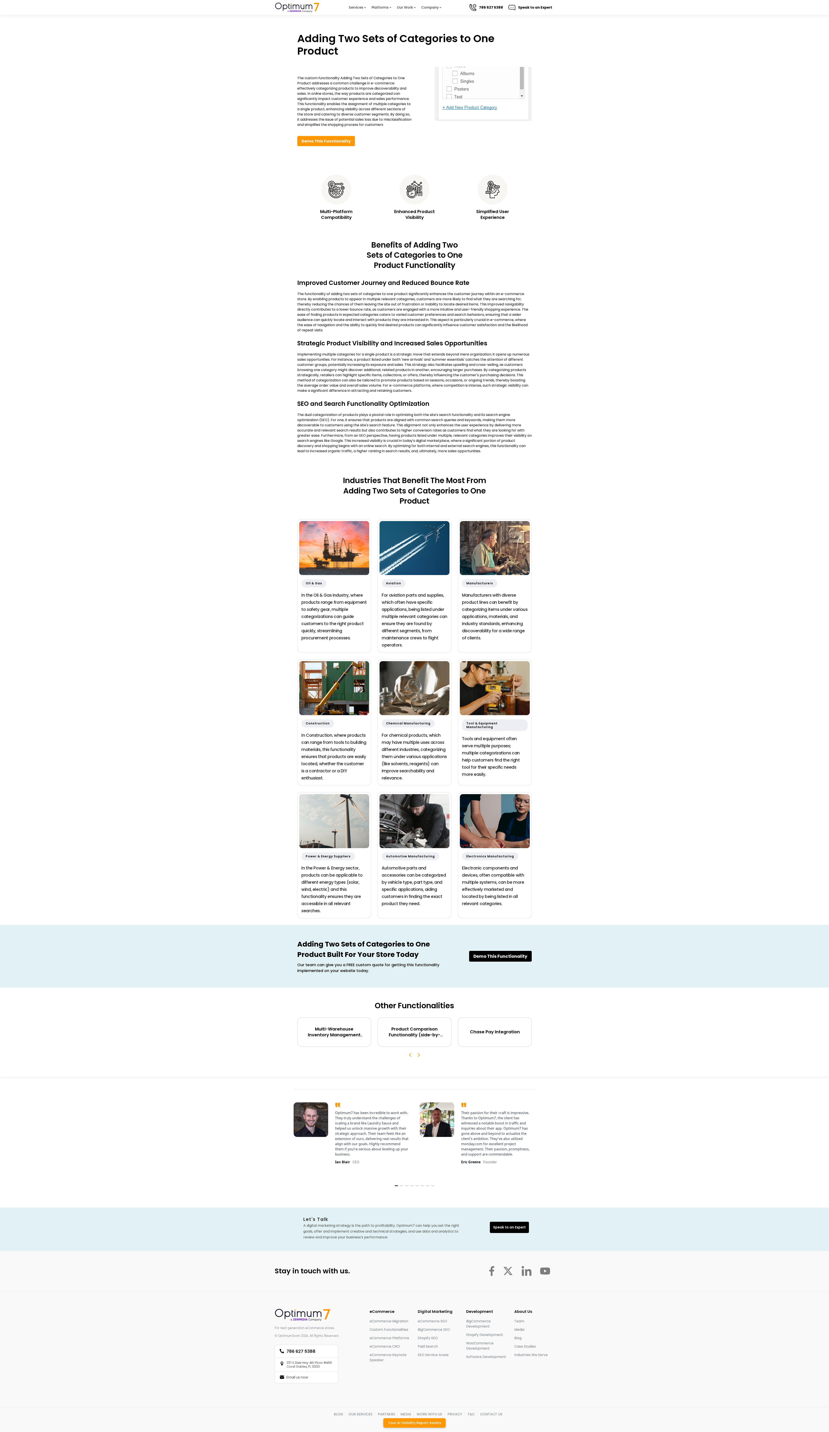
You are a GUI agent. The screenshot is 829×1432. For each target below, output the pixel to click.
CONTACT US (491, 1414)
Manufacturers (479, 583)
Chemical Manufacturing (408, 723)
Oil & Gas (314, 583)
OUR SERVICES (360, 1414)
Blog (518, 1338)
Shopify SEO (428, 1338)
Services (356, 7)
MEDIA (405, 1414)
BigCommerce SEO (434, 1329)
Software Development (486, 1356)
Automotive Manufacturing (410, 856)
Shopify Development (484, 1334)
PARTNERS (386, 1414)
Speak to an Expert (537, 7)
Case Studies (525, 1346)
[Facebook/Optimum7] (491, 1271)
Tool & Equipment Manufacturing (482, 725)
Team (519, 1321)
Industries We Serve (531, 1354)
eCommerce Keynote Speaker (388, 1357)
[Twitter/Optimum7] (508, 1271)
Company (430, 7)
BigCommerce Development (478, 1324)
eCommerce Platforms (389, 1338)
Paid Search (428, 1346)
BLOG (338, 1414)
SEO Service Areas (433, 1354)
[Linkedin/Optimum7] (527, 1271)
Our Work (405, 7)
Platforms (380, 7)
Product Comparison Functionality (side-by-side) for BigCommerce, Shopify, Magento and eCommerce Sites (414, 1032)
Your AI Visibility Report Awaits (414, 1422)
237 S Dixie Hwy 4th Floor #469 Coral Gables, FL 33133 (309, 1365)
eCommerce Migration (389, 1321)
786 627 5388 (493, 7)
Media (519, 1329)
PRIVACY (455, 1414)
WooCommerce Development (480, 1346)
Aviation (393, 583)
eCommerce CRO (385, 1346)
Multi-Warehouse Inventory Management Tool (334, 1032)
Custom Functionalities (389, 1329)
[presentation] (410, 1055)
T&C (471, 1414)
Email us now (297, 1377)
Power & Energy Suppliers (328, 856)
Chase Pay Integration (495, 1032)
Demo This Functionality (326, 141)
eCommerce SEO (432, 1321)
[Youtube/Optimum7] (545, 1271)
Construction (318, 723)
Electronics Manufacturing (490, 856)
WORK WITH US (429, 1414)
